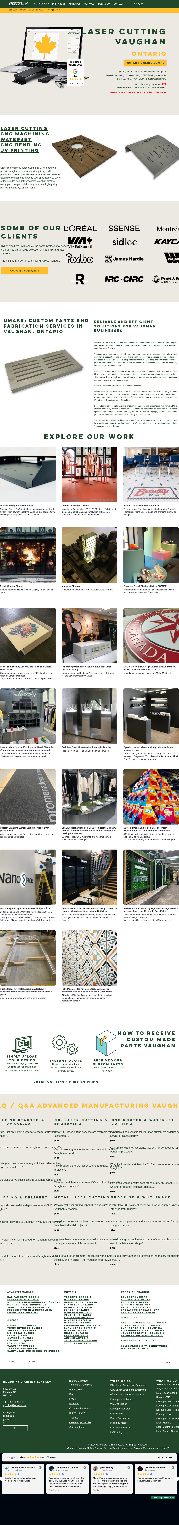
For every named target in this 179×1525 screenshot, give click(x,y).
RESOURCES (78, 1380)
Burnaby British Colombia (141, 1328)
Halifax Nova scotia (23, 1297)
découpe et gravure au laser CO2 (127, 1394)
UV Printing (20, 150)
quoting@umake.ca (55, 10)
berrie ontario (76, 1335)
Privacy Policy (76, 1389)
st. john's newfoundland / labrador (37, 1302)
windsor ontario (77, 1320)
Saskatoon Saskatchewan (141, 1309)
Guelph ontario (76, 1338)
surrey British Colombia (140, 1325)
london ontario (76, 1309)
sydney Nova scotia (23, 1299)
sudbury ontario (77, 1343)
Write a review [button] (165, 1457)
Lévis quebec (18, 1343)
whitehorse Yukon (135, 1348)
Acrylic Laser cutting (166, 1388)
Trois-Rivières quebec (25, 1328)
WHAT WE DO (120, 1381)
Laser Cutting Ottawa (167, 1431)
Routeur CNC (163, 1397)
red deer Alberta (134, 1302)
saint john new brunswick (28, 1307)
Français (138, 3)
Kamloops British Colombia (142, 1333)
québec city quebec (22, 1325)
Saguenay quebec (21, 1346)
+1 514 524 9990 (35, 10)
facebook (8, 1415)
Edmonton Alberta (135, 1299)
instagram (9, 1412)
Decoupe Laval (164, 1414)
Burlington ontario (80, 1328)
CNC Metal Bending (120, 1427)
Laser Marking (163, 1422)
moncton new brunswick (26, 1304)
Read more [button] (10, 1490)
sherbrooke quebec (23, 1330)
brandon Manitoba (136, 1307)
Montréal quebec (21, 1333)
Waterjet (16, 139)
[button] (17, 1361)
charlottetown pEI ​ (22, 1312)
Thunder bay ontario (80, 1340)
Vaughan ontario (77, 1315)
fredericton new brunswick (29, 1309)
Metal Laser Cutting (166, 1393)
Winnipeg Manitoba (136, 1304)
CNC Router (116, 1413)
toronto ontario (78, 1297)
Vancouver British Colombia (143, 1322)
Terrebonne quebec (23, 1348)
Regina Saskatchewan (138, 1312)
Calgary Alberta (134, 1297)
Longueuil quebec (21, 1340)
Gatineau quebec (20, 1338)
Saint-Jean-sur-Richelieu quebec (33, 1351)
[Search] (15, 1428)
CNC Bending (21, 145)
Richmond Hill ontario (82, 1325)
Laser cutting (24, 128)
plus (56, 1140)
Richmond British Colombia (142, 1330)
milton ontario (76, 1333)
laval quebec (17, 1335)
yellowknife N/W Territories (144, 1346)
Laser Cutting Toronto (167, 1427)
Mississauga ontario (80, 1302)
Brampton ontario (78, 1304)
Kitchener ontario (79, 1317)
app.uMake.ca (29, 1067)
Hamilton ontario (78, 1307)
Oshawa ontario (77, 1330)
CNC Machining (25, 134)
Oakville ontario (77, 1322)
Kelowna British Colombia (142, 1335)
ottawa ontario (76, 1299)
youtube (7, 1419)
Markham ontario (78, 1312)
